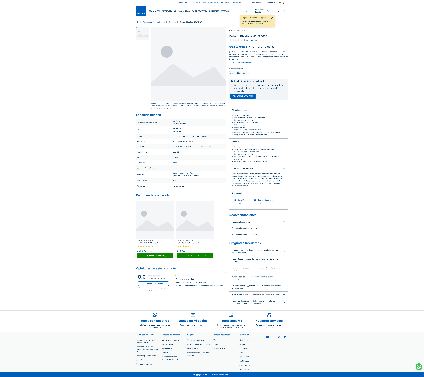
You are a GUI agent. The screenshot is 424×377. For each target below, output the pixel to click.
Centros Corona (244, 365)
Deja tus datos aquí (243, 96)
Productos (154, 11)
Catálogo (216, 344)
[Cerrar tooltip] (272, 17)
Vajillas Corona (243, 357)
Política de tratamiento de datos (198, 344)
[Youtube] (267, 337)
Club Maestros (243, 361)
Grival (240, 353)
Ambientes (167, 11)
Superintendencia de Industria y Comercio (198, 354)
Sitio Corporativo (244, 340)
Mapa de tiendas (219, 348)
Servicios (179, 11)
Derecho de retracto (194, 348)
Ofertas (225, 11)
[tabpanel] (143, 33)
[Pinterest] (285, 337)
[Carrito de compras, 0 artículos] (285, 11)
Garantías (165, 353)
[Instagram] (279, 337)
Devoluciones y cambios (170, 340)
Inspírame (214, 11)
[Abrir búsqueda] (246, 11)
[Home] (137, 22)
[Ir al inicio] (141, 11)
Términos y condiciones (195, 340)
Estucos (172, 22)
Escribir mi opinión (155, 284)
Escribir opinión (250, 40)
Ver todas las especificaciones (242, 62)
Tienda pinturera (244, 369)
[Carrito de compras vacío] (285, 11)
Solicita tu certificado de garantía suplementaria (170, 358)
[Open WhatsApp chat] (419, 366)
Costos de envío (167, 344)
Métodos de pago (168, 348)
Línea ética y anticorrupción (146, 356)
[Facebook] (273, 337)
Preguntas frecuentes (144, 364)
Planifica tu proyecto (196, 11)
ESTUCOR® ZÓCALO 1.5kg (188, 243)
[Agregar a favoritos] (284, 30)
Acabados (160, 22)
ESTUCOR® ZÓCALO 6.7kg (148, 243)
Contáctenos (140, 360)
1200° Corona (243, 348)
